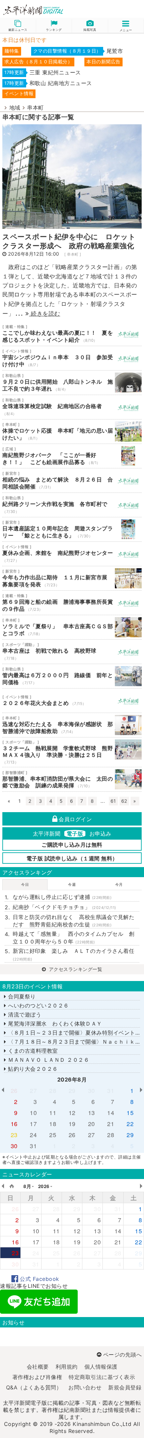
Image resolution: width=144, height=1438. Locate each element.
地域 (14, 107)
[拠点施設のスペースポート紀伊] (72, 176)
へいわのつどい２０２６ (37, 1005)
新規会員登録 (124, 1387)
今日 (25, 884)
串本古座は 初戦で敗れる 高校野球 (72, 652)
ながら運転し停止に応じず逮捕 (62, 897)
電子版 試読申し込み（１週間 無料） (72, 858)
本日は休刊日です (24, 40)
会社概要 (38, 1366)
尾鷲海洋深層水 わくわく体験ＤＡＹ (54, 1023)
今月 (119, 884)
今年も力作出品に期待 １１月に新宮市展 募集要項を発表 (72, 578)
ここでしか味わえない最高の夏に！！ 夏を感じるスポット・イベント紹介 (72, 334)
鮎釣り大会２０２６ (32, 1068)
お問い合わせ (84, 1387)
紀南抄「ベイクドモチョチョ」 (64, 907)
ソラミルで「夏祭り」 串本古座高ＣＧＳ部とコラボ (72, 627)
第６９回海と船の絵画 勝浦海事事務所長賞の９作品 (72, 603)
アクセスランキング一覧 (74, 969)
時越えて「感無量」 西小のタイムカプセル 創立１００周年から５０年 (73, 937)
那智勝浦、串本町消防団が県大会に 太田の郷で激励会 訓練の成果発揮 (72, 779)
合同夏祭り (21, 996)
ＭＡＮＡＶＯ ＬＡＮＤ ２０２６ (47, 1059)
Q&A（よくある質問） (34, 1387)
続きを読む (44, 313)
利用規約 (67, 1366)
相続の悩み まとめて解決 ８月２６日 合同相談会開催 (72, 480)
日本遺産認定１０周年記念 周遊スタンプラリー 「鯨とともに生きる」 (72, 529)
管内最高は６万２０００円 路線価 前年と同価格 (72, 676)
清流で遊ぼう (23, 1014)
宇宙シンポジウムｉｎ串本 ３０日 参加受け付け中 (72, 358)
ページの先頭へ (122, 1354)
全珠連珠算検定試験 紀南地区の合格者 (72, 407)
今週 (72, 884)
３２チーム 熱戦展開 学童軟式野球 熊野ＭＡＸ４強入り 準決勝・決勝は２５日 (72, 752)
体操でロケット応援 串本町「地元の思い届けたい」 (72, 431)
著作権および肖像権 (37, 1377)
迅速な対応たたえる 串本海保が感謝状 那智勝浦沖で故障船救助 (72, 725)
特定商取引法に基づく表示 (102, 1377)
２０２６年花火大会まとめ (72, 701)
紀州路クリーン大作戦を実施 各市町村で (72, 505)
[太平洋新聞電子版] (36, 10)
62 (124, 801)
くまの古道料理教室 (32, 1050)
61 (113, 801)
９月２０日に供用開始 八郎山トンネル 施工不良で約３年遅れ (72, 383)
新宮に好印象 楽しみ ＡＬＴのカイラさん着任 (73, 954)
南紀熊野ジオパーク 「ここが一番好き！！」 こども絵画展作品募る (72, 456)
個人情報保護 (101, 1366)
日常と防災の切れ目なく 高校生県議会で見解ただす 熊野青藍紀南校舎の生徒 (73, 921)
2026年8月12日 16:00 (33, 254)
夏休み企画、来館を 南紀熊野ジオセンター (72, 554)
